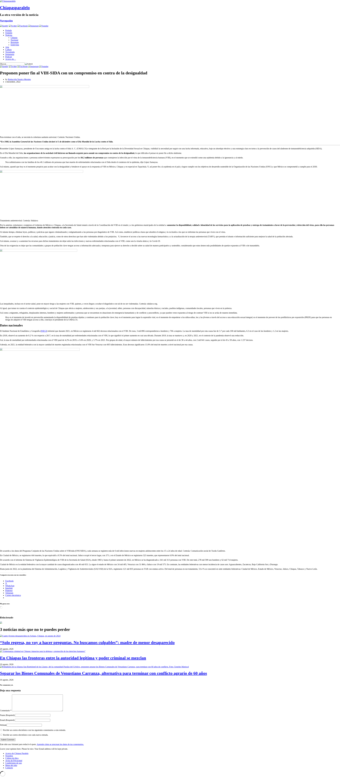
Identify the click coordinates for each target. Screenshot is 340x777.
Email (7, 720)
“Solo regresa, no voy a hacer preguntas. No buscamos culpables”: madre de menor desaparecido (87, 642)
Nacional (14, 40)
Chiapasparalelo (15, 7)
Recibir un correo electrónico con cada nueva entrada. (25, 735)
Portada (8, 30)
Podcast (8, 57)
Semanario (9, 54)
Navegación (6, 20)
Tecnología (10, 52)
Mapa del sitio (11, 765)
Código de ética (11, 758)
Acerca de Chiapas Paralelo (16, 753)
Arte (7, 47)
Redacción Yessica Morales (19, 79)
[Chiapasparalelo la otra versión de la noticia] (170, 1)
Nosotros (9, 756)
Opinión (8, 33)
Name (7, 715)
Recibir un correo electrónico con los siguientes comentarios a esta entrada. (34, 730)
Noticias (8, 35)
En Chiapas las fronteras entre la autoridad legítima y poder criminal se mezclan (73, 658)
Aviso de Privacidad (13, 760)
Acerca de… (10, 59)
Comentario (5, 710)
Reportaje (15, 42)
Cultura (8, 49)
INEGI (44, 331)
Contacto (9, 768)
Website (3, 725)
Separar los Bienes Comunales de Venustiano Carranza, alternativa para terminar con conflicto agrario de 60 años (103, 673)
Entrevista (15, 45)
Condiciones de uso (13, 763)
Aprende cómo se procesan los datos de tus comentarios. (60, 744)
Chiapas (14, 37)
